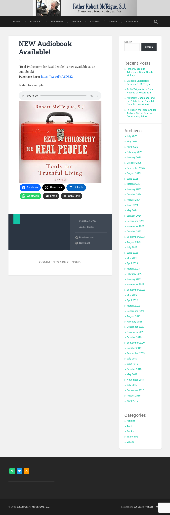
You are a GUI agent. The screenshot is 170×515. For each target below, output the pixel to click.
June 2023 (132, 252)
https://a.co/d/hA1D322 (57, 76)
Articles (131, 420)
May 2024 (132, 210)
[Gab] (12, 471)
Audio (82, 226)
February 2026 (134, 152)
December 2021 (135, 311)
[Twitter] (19, 471)
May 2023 (132, 258)
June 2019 (132, 363)
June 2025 (132, 178)
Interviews (132, 436)
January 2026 (134, 157)
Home (17, 21)
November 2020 (135, 332)
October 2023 (134, 231)
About (113, 21)
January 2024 (134, 215)
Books (76, 21)
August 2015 (133, 395)
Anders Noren (143, 506)
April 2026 (132, 146)
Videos (95, 21)
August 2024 (133, 199)
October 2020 (134, 337)
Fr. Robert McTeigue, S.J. (33, 506)
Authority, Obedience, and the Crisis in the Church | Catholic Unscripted (141, 101)
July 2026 (132, 136)
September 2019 (136, 353)
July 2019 (132, 358)
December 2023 (135, 221)
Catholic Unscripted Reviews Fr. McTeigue (139, 82)
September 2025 (136, 168)
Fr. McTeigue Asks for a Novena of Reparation (140, 91)
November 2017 (135, 379)
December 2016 (135, 390)
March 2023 (133, 268)
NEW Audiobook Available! (45, 47)
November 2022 (135, 284)
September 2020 (136, 342)
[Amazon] (26, 471)
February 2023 (134, 274)
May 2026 (132, 141)
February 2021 (134, 321)
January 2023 (134, 279)
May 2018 (132, 374)
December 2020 (135, 326)
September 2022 (136, 289)
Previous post (86, 237)
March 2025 (133, 183)
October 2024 (134, 194)
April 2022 (132, 300)
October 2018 (134, 369)
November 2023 (135, 226)
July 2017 (132, 385)
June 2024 (132, 205)
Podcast (36, 21)
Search (128, 41)
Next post (84, 242)
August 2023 (133, 242)
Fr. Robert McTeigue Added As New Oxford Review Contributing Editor (141, 113)
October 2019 (134, 348)
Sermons (57, 21)
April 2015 (132, 400)
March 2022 (133, 305)
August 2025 (133, 173)
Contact (132, 21)
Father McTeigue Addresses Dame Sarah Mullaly (140, 72)
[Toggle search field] (156, 21)
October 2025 (134, 162)
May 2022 (132, 295)
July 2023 (132, 247)
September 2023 (136, 236)
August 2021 (133, 316)
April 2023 (132, 263)
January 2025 (134, 189)
